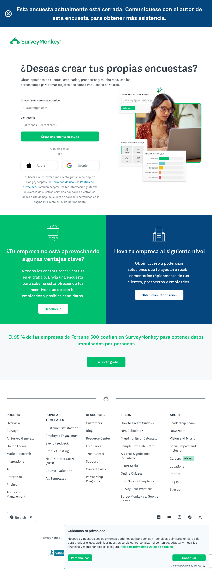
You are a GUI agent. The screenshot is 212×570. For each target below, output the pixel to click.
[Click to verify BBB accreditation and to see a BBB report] (57, 555)
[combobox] (21, 517)
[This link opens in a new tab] (159, 517)
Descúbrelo (53, 309)
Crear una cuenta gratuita (60, 136)
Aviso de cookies (161, 546)
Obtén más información (159, 295)
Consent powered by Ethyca (186, 565)
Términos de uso (63, 182)
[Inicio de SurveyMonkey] (35, 41)
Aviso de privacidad (134, 546)
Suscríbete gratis (106, 362)
